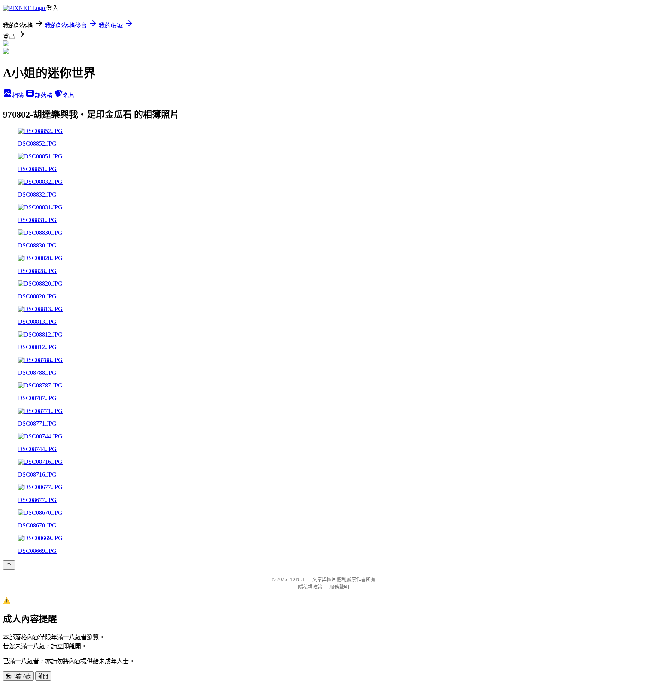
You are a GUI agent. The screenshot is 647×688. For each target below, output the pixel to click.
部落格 (44, 95)
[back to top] (9, 565)
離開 (43, 676)
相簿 (18, 95)
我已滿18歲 (18, 676)
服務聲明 (339, 587)
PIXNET (296, 579)
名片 (69, 95)
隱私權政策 (310, 587)
